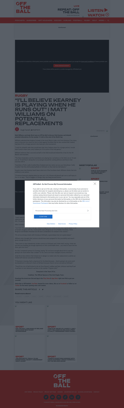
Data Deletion (51, 224)
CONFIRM (43, 216)
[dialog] (62, 204)
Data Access (62, 224)
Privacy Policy (73, 224)
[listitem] (62, 211)
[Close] (95, 184)
